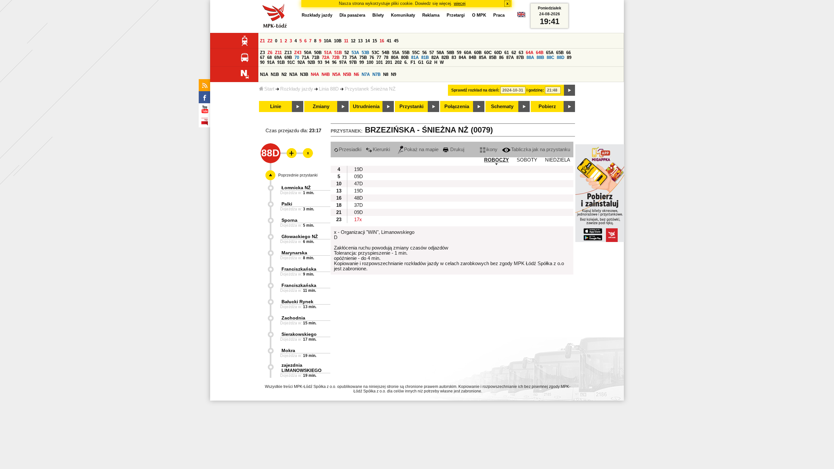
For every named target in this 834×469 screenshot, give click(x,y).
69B (288, 57)
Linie (275, 106)
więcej (460, 3)
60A (467, 52)
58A (440, 52)
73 (344, 57)
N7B (376, 74)
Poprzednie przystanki (298, 175)
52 (346, 52)
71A (305, 57)
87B (520, 57)
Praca (499, 15)
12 (353, 40)
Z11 (278, 52)
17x (358, 219)
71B (315, 57)
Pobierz (547, 106)
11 (346, 40)
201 (388, 62)
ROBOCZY (496, 160)
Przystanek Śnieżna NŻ (370, 89)
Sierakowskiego (299, 334)
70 (297, 57)
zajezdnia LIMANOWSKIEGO (301, 367)
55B (406, 52)
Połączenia (456, 106)
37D (358, 205)
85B (492, 57)
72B (335, 57)
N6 (356, 74)
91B (281, 62)
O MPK (479, 15)
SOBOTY (527, 160)
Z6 (269, 52)
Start (269, 89)
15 (374, 40)
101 (379, 62)
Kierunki (381, 149)
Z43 (297, 52)
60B (478, 52)
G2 (429, 62)
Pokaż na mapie (421, 149)
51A (328, 52)
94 (327, 62)
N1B (275, 74)
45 (396, 40)
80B (405, 57)
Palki (286, 203)
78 (386, 57)
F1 (412, 62)
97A (343, 62)
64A (529, 52)
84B (472, 57)
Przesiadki (350, 149)
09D (358, 176)
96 (334, 62)
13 (360, 40)
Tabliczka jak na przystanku (540, 149)
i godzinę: (535, 90)
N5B (347, 74)
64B (539, 52)
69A (278, 57)
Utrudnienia (366, 106)
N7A (366, 74)
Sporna (289, 220)
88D (560, 57)
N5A (336, 74)
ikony (491, 149)
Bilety (378, 15)
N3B (304, 74)
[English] (521, 16)
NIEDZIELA (557, 160)
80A (394, 57)
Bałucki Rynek (297, 301)
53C (375, 52)
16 (382, 40)
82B (445, 57)
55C (416, 52)
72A (325, 57)
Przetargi (456, 15)
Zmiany (321, 106)
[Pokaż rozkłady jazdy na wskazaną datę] (569, 90)
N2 (284, 74)
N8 (385, 74)
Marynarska (294, 252)
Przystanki (411, 106)
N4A (315, 74)
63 (521, 52)
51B (338, 52)
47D (358, 183)
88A (530, 57)
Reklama (430, 15)
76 (371, 57)
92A (301, 62)
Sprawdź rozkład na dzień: (475, 90)
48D (358, 198)
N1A (264, 74)
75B (363, 57)
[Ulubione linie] (289, 153)
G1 (421, 62)
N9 (393, 74)
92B (311, 62)
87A (510, 57)
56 (424, 52)
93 (320, 62)
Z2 (269, 40)
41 (389, 40)
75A (353, 57)
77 (379, 57)
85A (482, 57)
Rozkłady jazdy (296, 89)
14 (367, 40)
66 (568, 52)
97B (353, 62)
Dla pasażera (352, 15)
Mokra (288, 350)
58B (450, 52)
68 (269, 57)
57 (431, 52)
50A (307, 52)
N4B (326, 74)
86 (501, 57)
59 (459, 52)
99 (361, 62)
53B (365, 52)
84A (462, 57)
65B (560, 52)
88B (540, 57)
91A (271, 62)
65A (550, 52)
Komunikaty (403, 15)
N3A (293, 74)
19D (358, 169)
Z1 (262, 40)
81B (425, 57)
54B (385, 52)
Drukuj (456, 149)
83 (454, 57)
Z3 (262, 52)
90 (262, 62)
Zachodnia (293, 317)
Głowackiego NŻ (299, 236)
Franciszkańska (298, 269)
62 (513, 52)
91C (291, 62)
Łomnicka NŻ (296, 187)
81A (415, 57)
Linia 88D (329, 89)
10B (337, 40)
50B (318, 52)
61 (506, 52)
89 (569, 57)
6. (406, 62)
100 (370, 62)
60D (498, 52)
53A (355, 52)
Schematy (502, 106)
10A (327, 40)
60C (488, 52)
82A (435, 57)
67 (262, 57)
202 (398, 62)
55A (395, 52)
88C (550, 57)
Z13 (288, 52)
